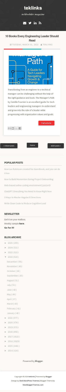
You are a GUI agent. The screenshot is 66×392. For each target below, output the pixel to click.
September (13, 275)
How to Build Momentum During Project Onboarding (28, 179)
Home (32, 145)
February (11, 308)
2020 (10, 322)
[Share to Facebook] (19, 128)
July (9, 285)
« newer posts (8, 145)
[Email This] (9, 128)
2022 (10, 256)
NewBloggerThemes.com (33, 385)
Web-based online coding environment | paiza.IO (27, 185)
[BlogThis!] (12, 128)
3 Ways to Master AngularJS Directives (22, 197)
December (12, 261)
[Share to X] (16, 128)
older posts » (56, 145)
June (9, 289)
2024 (10, 247)
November (12, 266)
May (9, 294)
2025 (10, 242)
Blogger (39, 361)
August (10, 280)
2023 (10, 252)
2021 (10, 317)
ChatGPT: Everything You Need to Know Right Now (28, 191)
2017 (10, 336)
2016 (10, 341)
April (9, 299)
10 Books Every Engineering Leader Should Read (32, 38)
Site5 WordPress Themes (29, 380)
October (11, 271)
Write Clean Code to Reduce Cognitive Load (25, 203)
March (10, 303)
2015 (10, 346)
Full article (46, 123)
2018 (10, 331)
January (11, 313)
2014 (10, 350)
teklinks (33, 7)
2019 (10, 327)
